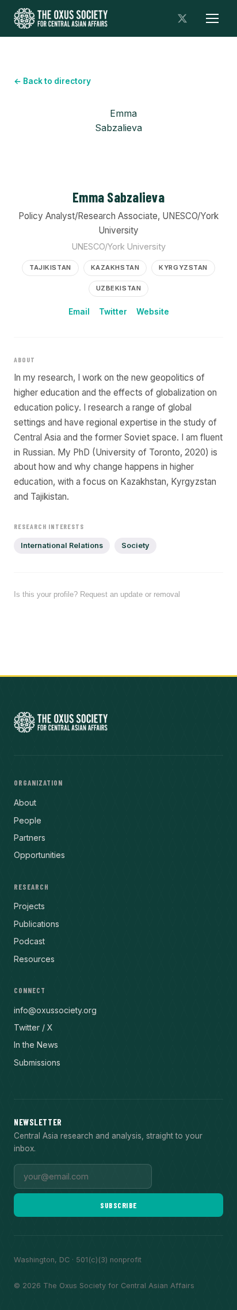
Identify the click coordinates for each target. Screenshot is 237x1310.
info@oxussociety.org (55, 1010)
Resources (34, 959)
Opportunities (39, 855)
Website (152, 311)
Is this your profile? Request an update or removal (97, 594)
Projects (29, 906)
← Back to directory (52, 81)
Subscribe (118, 1205)
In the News (36, 1044)
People (27, 820)
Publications (36, 924)
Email (79, 311)
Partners (29, 837)
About (25, 802)
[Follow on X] (182, 18)
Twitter (113, 311)
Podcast (29, 941)
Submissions (37, 1062)
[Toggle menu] (212, 18)
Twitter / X (33, 1027)
